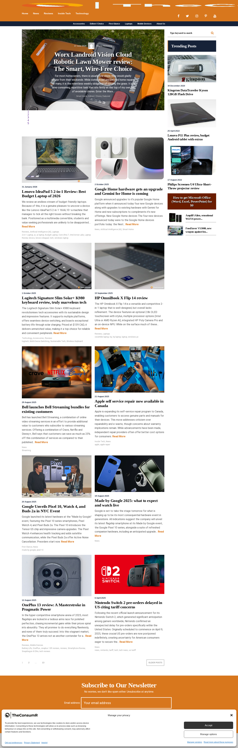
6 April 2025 (100, 598)
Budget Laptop (51, 235)
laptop (124, 337)
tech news (123, 650)
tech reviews (44, 651)
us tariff (132, 650)
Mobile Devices (144, 24)
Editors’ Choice (97, 24)
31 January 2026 (29, 187)
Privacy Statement (32, 743)
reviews (63, 648)
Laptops (128, 24)
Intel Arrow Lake (77, 235)
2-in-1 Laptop (27, 235)
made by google (29, 550)
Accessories (79, 24)
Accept (208, 725)
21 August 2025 (102, 396)
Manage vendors (194, 742)
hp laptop (117, 337)
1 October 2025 (29, 293)
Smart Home (128, 229)
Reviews (25, 232)
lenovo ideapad (42, 238)
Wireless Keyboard (75, 341)
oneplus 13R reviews (50, 648)
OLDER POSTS (155, 663)
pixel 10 (40, 550)
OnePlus (36, 648)
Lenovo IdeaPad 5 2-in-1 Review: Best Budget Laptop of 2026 (54, 193)
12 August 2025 (29, 600)
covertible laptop (102, 337)
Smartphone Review (76, 648)
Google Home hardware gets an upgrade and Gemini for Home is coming (129, 191)
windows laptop (61, 238)
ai (35, 235)
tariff (111, 650)
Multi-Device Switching (39, 341)
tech (52, 238)
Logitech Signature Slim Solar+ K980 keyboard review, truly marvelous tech (54, 300)
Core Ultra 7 (64, 235)
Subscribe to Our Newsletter (118, 685)
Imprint (44, 743)
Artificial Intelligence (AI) (40, 232)
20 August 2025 (29, 502)
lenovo (32, 238)
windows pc (133, 337)
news (97, 650)
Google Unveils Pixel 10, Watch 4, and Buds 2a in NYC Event (53, 508)
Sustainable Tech (58, 341)
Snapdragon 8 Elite (30, 651)
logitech (25, 341)
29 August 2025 (29, 402)
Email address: (72, 702)
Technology (27, 338)
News (97, 229)
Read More (28, 226)
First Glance (114, 24)
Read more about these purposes (218, 742)
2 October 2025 (102, 184)
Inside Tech (100, 441)
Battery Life (27, 648)
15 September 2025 (104, 293)
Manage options (208, 734)
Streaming (26, 450)
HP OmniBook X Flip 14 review (121, 298)
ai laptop (40, 235)
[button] (231, 715)
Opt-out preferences (13, 743)
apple (97, 444)
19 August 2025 (102, 496)
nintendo (104, 650)
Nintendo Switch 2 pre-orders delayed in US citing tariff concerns (128, 604)
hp (111, 337)
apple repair (105, 444)
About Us (161, 24)
